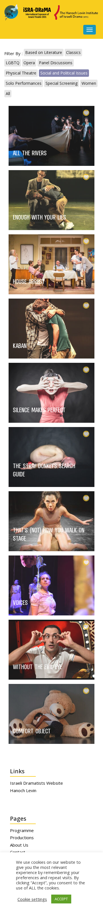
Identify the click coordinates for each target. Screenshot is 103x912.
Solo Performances (23, 83)
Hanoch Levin (23, 790)
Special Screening (61, 83)
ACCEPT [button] (61, 898)
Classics (73, 52)
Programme (22, 830)
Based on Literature (43, 52)
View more (47, 136)
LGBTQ (12, 62)
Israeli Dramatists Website (36, 783)
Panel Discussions (55, 62)
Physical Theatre (21, 73)
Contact (17, 852)
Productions (22, 837)
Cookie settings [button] (32, 899)
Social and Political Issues (64, 73)
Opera (29, 62)
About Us (19, 845)
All (8, 93)
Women (89, 83)
